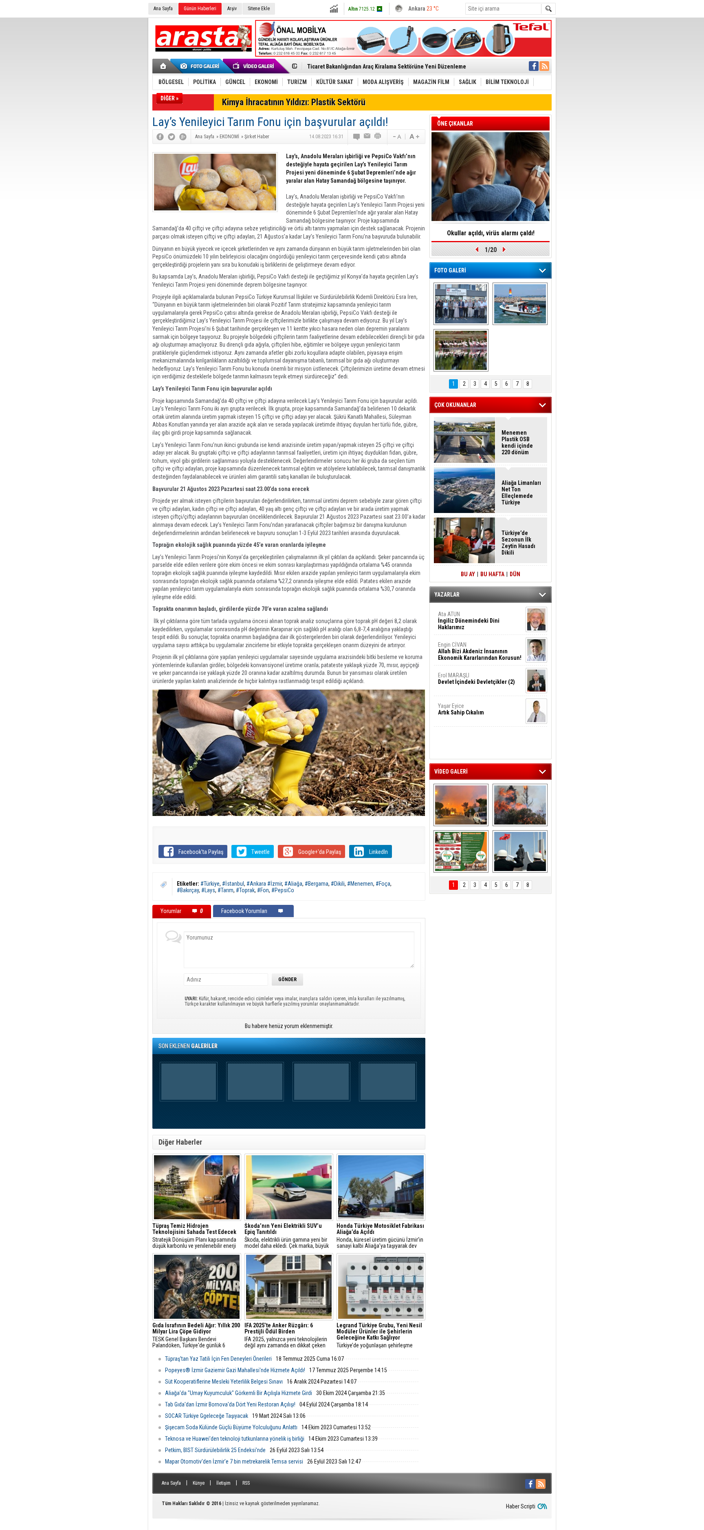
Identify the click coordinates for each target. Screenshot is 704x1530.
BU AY (468, 574)
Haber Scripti (520, 1506)
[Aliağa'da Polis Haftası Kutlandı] (520, 851)
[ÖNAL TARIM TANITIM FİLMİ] (460, 851)
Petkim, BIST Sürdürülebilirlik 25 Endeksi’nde (215, 1450)
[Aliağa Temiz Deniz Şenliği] (520, 304)
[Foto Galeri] (201, 66)
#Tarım (225, 890)
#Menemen (360, 883)
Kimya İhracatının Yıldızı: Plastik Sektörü (293, 102)
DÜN (515, 574)
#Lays (208, 890)
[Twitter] (171, 136)
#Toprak (245, 890)
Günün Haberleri (200, 8)
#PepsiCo (282, 890)
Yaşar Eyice (461, 709)
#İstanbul (233, 883)
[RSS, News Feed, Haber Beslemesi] (544, 66)
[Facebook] (160, 136)
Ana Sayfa (163, 8)
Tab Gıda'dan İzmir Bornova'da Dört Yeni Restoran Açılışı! (230, 1404)
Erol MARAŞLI (476, 678)
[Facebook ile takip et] (534, 66)
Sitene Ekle (259, 8)
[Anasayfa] (163, 66)
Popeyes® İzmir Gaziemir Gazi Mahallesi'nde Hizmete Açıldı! (235, 1370)
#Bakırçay (188, 890)
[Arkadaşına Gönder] (367, 136)
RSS (246, 1483)
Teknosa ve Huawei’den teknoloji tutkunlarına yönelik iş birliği (234, 1438)
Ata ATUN (468, 620)
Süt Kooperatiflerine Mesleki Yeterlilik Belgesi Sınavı (224, 1381)
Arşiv (232, 8)
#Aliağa (293, 883)
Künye (199, 1483)
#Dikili (338, 883)
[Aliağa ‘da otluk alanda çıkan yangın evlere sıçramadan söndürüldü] (460, 805)
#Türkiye (210, 883)
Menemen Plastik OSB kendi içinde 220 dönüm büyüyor (517, 442)
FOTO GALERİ (450, 270)
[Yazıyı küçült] (396, 136)
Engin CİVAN (479, 651)
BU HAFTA (492, 574)
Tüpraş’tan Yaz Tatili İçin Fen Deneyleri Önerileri (218, 1358)
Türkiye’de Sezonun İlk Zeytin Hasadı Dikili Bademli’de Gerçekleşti (518, 543)
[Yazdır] (378, 136)
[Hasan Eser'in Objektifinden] (460, 350)
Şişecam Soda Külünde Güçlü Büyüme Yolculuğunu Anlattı (231, 1427)
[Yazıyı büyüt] (414, 136)
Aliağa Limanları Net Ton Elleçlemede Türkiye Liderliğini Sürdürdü (521, 493)
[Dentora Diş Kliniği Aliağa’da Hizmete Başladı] (460, 304)
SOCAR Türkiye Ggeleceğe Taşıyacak (206, 1416)
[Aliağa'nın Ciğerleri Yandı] (520, 805)
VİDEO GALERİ (451, 771)
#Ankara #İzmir (264, 883)
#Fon (263, 890)
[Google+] (183, 136)
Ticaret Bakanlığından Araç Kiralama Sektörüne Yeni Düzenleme (386, 65)
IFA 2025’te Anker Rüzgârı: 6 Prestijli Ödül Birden (491, 235)
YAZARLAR (447, 594)
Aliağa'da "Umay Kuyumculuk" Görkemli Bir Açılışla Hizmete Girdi (238, 1393)
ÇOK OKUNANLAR (455, 405)
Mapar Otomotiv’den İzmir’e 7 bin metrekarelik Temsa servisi (234, 1461)
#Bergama (316, 883)
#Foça (383, 883)
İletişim (223, 1483)
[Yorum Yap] (357, 136)
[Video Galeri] (254, 66)
